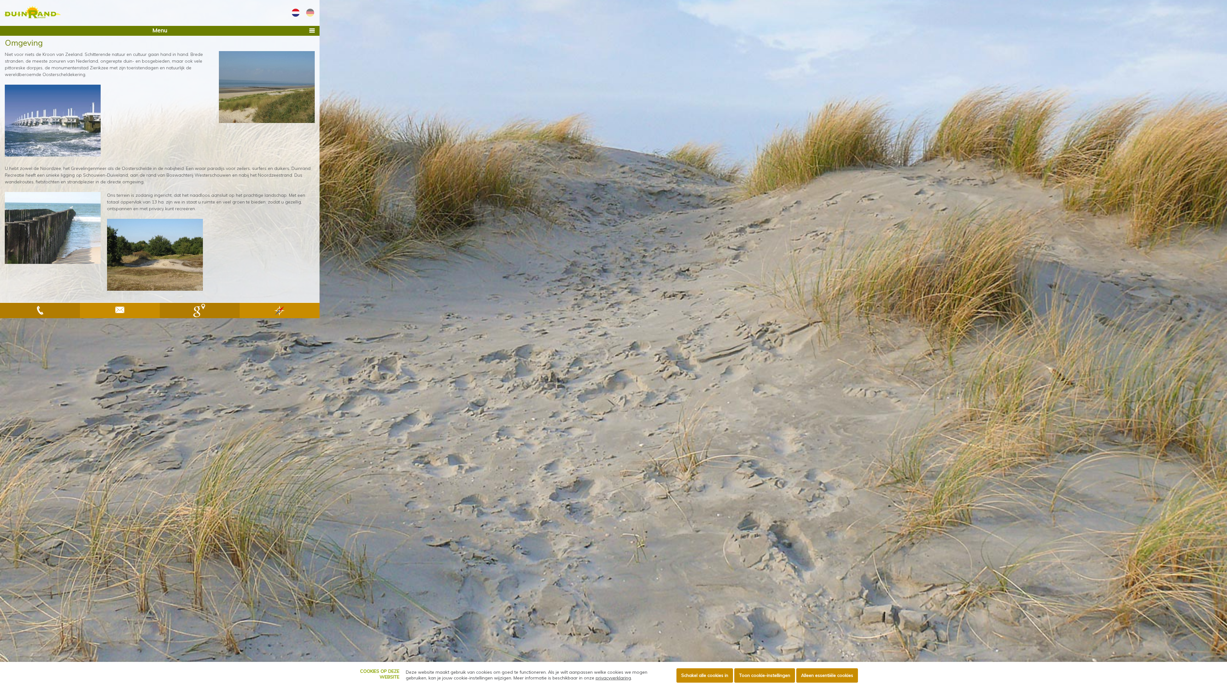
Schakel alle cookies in (704, 675)
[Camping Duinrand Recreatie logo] (32, 13)
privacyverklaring (613, 678)
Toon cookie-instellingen (764, 675)
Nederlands (295, 12)
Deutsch (310, 12)
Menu (159, 30)
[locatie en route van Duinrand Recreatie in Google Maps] (200, 310)
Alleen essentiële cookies (827, 675)
